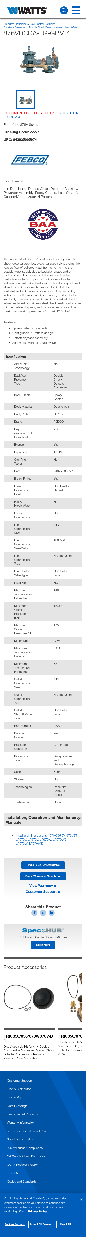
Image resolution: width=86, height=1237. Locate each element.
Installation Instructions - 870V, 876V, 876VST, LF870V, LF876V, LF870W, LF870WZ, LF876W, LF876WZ (47, 839)
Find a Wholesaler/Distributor (43, 876)
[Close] (81, 1199)
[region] (43, 1215)
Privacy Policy (37, 1211)
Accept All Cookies (41, 1224)
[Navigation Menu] (76, 10)
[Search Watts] (64, 10)
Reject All (65, 1224)
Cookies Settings (15, 1224)
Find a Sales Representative (43, 865)
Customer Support (41, 891)
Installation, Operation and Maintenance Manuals (43, 820)
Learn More (43, 945)
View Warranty (41, 885)
